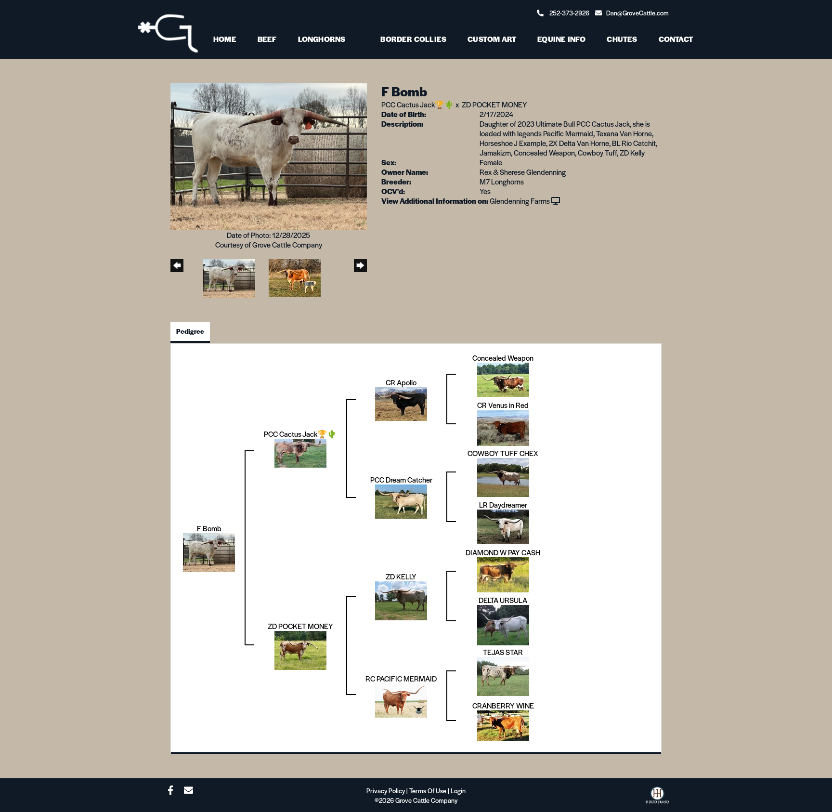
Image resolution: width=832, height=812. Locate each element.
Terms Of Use (427, 790)
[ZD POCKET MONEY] (300, 649)
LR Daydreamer (503, 504)
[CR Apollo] (401, 402)
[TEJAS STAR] (503, 675)
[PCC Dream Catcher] (401, 500)
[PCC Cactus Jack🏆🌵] (300, 452)
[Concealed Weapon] (503, 378)
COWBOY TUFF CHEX (503, 453)
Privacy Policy (385, 790)
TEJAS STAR (503, 652)
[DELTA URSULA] (503, 623)
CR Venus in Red (503, 405)
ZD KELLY (401, 576)
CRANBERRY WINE (503, 705)
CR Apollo (401, 382)
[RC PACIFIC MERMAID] (401, 699)
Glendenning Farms (520, 201)
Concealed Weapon (502, 358)
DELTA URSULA (503, 600)
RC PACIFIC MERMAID (401, 678)
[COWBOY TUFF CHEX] (503, 476)
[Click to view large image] (268, 155)
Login (458, 790)
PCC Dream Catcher (401, 479)
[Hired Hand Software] (657, 798)
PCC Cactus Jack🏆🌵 (417, 104)
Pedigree (190, 331)
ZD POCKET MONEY (494, 104)
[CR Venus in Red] (503, 426)
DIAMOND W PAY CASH (503, 552)
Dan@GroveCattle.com (637, 12)
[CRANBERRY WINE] (503, 724)
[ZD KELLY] (401, 599)
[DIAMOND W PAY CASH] (503, 573)
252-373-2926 (569, 12)
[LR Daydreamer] (503, 525)
